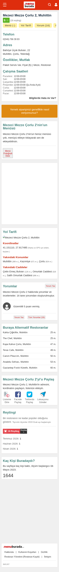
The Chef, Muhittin (12, 338)
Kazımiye (25, 261)
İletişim (47, 557)
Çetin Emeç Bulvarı (13, 271)
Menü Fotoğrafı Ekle (8, 153)
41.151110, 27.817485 (15, 247)
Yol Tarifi (26, 25)
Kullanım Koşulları (27, 552)
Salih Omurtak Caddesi (19, 275)
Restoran (46, 65)
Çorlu (16, 54)
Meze (36, 65)
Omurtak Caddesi (42, 271)
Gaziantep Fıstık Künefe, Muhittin (20, 367)
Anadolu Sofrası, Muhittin (16, 362)
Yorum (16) (43, 25)
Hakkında (9, 552)
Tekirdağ (25, 54)
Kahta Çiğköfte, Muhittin (15, 332)
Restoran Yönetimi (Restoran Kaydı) (22, 557)
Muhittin (7, 54)
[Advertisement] (29, 193)
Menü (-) (10, 25)
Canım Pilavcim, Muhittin (16, 356)
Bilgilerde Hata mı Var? (42, 98)
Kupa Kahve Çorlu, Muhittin (17, 344)
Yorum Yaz (50, 286)
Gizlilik (44, 552)
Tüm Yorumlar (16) (36, 317)
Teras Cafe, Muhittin (13, 350)
